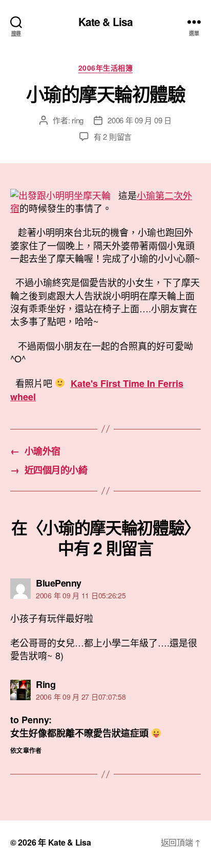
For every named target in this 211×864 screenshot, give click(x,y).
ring (77, 120)
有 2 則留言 (113, 136)
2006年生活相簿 (105, 68)
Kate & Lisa (105, 21)
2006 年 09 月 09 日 (140, 120)
